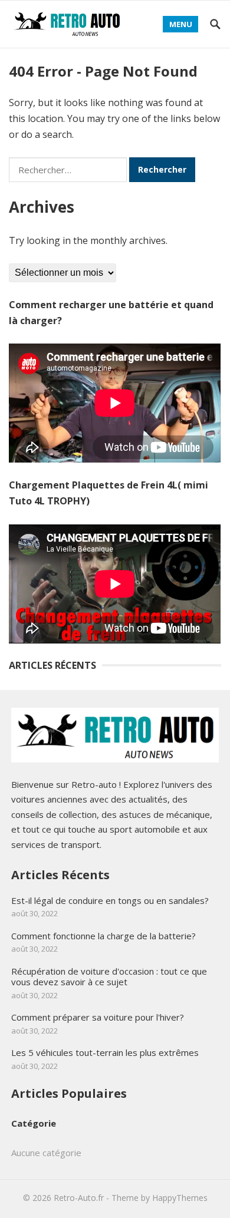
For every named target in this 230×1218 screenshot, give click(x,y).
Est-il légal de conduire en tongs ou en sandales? (110, 900)
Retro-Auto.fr (79, 1197)
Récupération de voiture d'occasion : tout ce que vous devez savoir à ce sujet (109, 976)
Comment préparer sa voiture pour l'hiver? (97, 1017)
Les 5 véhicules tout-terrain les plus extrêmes (105, 1052)
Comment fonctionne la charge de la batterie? (103, 936)
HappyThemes (180, 1197)
